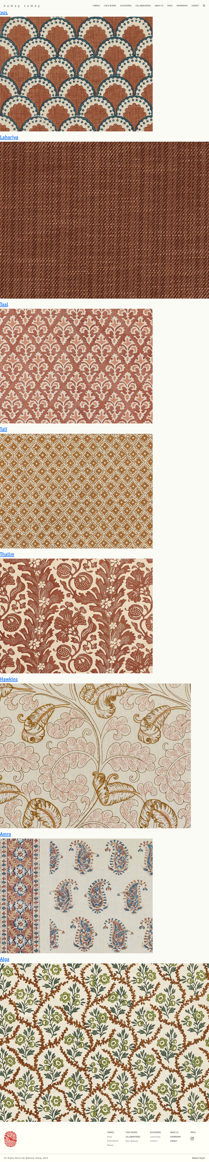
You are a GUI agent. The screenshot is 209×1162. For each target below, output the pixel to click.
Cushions (154, 1141)
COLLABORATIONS (143, 6)
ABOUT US (159, 6)
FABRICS (96, 6)
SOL (4, 12)
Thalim (7, 554)
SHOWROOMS (182, 6)
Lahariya (9, 137)
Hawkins (9, 679)
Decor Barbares (132, 1141)
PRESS (169, 6)
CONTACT (195, 6)
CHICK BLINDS (110, 6)
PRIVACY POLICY (198, 1158)
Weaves (110, 1145)
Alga (4, 959)
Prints (109, 1137)
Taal (4, 304)
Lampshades (155, 1137)
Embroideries (112, 1141)
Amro (5, 834)
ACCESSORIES (126, 6)
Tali (3, 429)
